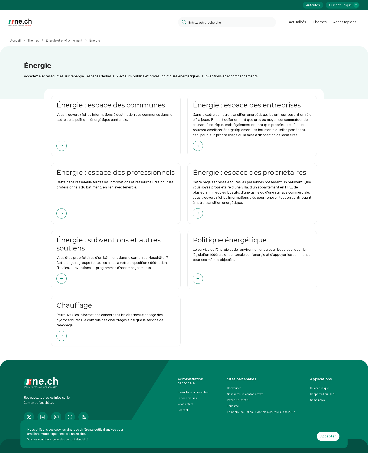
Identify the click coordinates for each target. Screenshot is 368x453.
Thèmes (319, 22)
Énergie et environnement (64, 40)
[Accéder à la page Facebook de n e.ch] (70, 417)
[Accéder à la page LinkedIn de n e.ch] (42, 417)
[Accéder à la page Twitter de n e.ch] (29, 417)
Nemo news (317, 400)
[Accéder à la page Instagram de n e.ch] (56, 417)
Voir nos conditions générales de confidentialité (57, 439)
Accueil (15, 40)
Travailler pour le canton (192, 392)
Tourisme (233, 406)
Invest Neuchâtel (238, 400)
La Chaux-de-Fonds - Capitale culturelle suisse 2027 (261, 412)
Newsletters (185, 404)
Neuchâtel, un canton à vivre (245, 394)
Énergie (94, 40)
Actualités (297, 22)
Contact (182, 410)
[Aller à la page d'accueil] (20, 22)
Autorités (313, 5)
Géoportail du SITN (322, 394)
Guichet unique (340, 5)
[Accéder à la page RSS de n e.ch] (83, 417)
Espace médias (187, 398)
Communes (234, 388)
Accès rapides (344, 22)
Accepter (328, 436)
